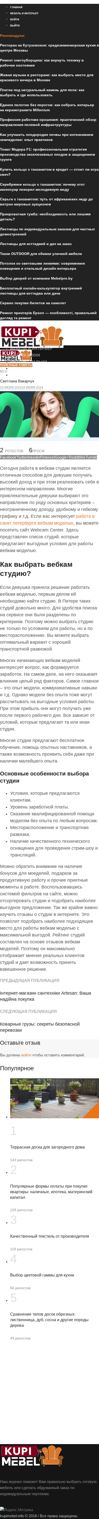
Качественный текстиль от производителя (49, 1236)
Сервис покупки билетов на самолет (33, 303)
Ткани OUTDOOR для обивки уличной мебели (41, 254)
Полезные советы (16, 365)
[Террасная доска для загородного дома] (54, 1117)
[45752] (49, 440)
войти (26, 1055)
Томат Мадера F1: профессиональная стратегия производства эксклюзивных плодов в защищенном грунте (47, 154)
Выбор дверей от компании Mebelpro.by (36, 278)
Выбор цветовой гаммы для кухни (42, 1275)
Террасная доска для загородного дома (47, 1147)
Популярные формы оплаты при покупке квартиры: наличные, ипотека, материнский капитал (51, 1192)
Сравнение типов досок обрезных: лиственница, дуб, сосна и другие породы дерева (49, 1320)
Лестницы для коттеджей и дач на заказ (36, 244)
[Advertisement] (49, 1394)
